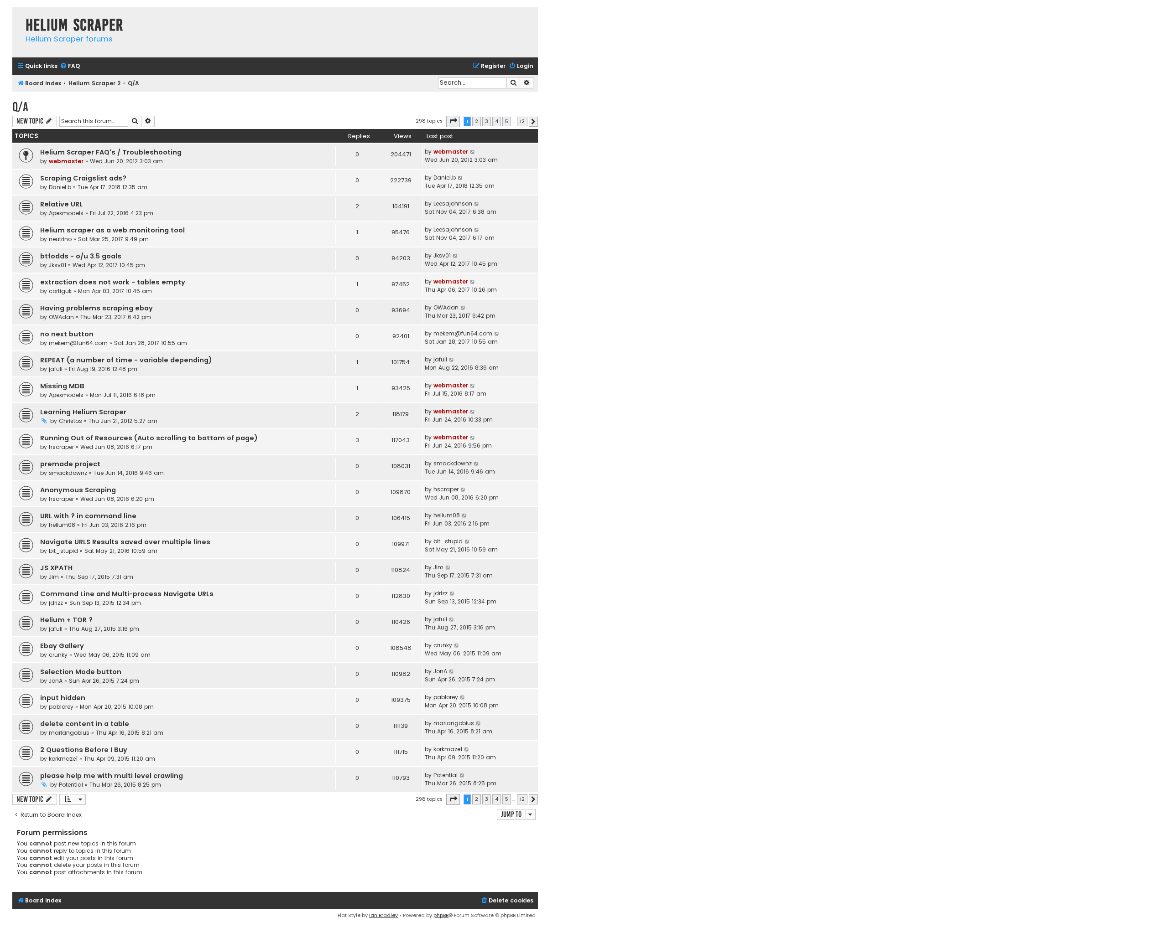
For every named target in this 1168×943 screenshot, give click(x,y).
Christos (70, 421)
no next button (67, 334)
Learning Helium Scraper (83, 412)
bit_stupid (63, 551)
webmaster (66, 161)
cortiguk (60, 291)
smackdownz (68, 473)
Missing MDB (62, 386)
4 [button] (496, 121)
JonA (56, 681)
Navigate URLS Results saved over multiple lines (125, 541)
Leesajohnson (452, 203)
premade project (70, 464)
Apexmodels (66, 213)
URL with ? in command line (88, 515)
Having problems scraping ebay (96, 308)
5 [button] (506, 121)
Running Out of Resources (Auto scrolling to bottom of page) (149, 438)
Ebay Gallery (62, 645)
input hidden (62, 697)
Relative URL (61, 204)
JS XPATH (56, 567)
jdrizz (56, 603)
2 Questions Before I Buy (83, 749)
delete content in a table (84, 723)
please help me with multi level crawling (111, 775)
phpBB (440, 915)
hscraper (61, 447)
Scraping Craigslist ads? (83, 178)
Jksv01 (57, 265)
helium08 (62, 525)
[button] (453, 121)
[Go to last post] (473, 152)
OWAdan (61, 317)
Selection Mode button (80, 671)
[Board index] (17, 15)
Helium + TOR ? (66, 619)
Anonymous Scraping (78, 490)
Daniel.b (60, 187)
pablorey (61, 707)
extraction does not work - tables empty (112, 282)
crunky (58, 655)
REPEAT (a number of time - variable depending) (126, 360)
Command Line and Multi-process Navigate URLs (127, 593)
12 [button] (522, 121)
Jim (54, 577)
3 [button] (486, 121)
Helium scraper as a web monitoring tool (112, 230)
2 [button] (476, 121)
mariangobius (69, 733)
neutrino (60, 239)
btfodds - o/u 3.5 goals (80, 256)
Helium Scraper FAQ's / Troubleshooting (111, 152)
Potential (71, 784)
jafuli (56, 369)
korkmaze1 (63, 759)
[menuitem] (70, 66)
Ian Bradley (383, 915)
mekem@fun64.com (78, 343)
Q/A (20, 107)
